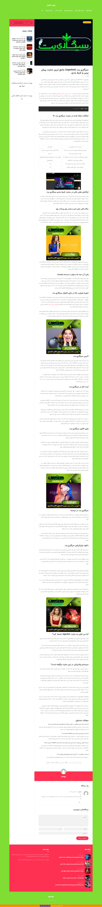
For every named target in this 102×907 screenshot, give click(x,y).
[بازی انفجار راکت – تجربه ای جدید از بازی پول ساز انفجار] (88, 878)
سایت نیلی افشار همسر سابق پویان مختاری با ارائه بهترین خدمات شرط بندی (69, 885)
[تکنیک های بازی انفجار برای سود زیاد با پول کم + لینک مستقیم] (88, 864)
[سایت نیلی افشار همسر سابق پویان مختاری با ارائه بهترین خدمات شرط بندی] (88, 885)
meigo (63, 777)
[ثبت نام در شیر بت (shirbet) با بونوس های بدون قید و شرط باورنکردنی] (29, 63)
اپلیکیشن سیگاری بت (83, 377)
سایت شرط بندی (79, 10)
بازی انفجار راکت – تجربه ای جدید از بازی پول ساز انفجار (73, 878)
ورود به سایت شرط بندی (45, 906)
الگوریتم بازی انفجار (53, 304)
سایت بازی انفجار (87, 22)
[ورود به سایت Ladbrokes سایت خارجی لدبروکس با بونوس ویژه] (29, 47)
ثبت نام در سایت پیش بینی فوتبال (64, 94)
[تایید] (13, 23)
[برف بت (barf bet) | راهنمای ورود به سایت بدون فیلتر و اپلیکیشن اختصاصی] (29, 39)
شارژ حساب (58, 10)
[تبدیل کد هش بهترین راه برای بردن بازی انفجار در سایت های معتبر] (88, 857)
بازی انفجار (51, 5)
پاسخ (79, 802)
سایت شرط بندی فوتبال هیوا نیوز (19, 84)
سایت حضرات (49, 10)
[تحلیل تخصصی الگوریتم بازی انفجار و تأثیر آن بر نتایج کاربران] (88, 871)
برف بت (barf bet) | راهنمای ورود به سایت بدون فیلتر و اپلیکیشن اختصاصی (18, 40)
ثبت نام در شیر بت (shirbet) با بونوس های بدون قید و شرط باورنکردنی (18, 64)
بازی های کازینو (68, 10)
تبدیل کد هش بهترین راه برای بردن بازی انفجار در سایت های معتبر (71, 857)
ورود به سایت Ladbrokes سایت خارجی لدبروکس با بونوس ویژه (19, 48)
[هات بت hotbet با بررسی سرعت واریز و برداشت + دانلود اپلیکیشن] (29, 71)
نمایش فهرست (76, 108)
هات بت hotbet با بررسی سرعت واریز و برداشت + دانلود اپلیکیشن (19, 72)
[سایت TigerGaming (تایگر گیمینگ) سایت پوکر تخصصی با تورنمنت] (29, 55)
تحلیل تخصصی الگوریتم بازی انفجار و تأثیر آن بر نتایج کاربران (72, 871)
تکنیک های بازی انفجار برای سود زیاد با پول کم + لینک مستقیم (72, 864)
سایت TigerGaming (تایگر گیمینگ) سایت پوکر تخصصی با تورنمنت (18, 56)
